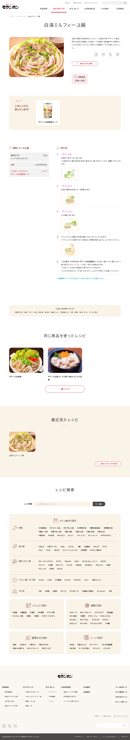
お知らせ (67, 3)
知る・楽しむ (74, 8)
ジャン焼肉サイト (121, 687)
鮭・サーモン (53, 546)
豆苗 (52, 569)
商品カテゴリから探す (11, 696)
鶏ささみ (102, 531)
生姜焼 (110, 612)
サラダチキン (106, 535)
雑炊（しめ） (55, 312)
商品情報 (43, 8)
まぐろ (42, 546)
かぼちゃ (89, 565)
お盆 (72, 644)
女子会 (73, 648)
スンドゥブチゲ (97, 623)
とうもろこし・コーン (90, 561)
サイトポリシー (79, 736)
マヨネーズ (75, 591)
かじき (97, 546)
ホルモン (61, 535)
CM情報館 (52, 696)
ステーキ (74, 612)
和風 (76, 312)
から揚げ (74, 616)
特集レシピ (28, 706)
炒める (23, 644)
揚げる (33, 644)
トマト (59, 561)
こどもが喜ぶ (94, 312)
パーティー (95, 644)
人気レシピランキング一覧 (33, 696)
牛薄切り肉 (82, 528)
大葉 (51, 565)
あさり (57, 550)
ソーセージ (93, 535)
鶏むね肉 (91, 531)
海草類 (84, 550)
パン (87, 580)
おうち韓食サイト (121, 692)
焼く (15, 644)
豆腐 (47, 591)
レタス (70, 565)
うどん (42, 580)
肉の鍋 (41, 312)
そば (50, 580)
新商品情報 (8, 692)
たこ (41, 550)
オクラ (104, 561)
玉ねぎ (79, 565)
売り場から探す (10, 701)
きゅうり (68, 561)
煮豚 (83, 616)
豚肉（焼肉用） (95, 528)
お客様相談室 (89, 8)
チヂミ (106, 619)
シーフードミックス (70, 550)
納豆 (55, 591)
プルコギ (96, 619)
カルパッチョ (106, 616)
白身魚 (87, 546)
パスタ (68, 580)
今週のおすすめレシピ (32, 692)
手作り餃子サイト (121, 697)
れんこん (100, 565)
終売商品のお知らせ (70, 696)
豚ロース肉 (44, 531)
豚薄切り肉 (19, 312)
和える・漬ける (19, 648)
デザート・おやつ (49, 616)
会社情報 (104, 8)
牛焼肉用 (43, 528)
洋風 (32, 612)
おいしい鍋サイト (121, 702)
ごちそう (107, 648)
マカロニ (78, 580)
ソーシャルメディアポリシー (110, 736)
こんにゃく (101, 591)
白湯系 (47, 312)
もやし (60, 569)
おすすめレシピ (59, 8)
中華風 (41, 612)
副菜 (37, 616)
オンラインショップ (92, 3)
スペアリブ (99, 612)
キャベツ (60, 565)
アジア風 (51, 612)
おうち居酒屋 (107, 644)
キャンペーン (52, 692)
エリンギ (43, 569)
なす (77, 561)
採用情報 (120, 8)
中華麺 (58, 580)
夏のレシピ (82, 644)
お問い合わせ (77, 3)
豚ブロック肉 (56, 531)
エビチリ (74, 619)
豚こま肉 (69, 531)
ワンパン (97, 648)
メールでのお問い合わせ (71, 701)
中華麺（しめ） (65, 312)
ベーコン (82, 535)
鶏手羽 (42, 535)
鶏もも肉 (80, 531)
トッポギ (84, 623)
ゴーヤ (42, 565)
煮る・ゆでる (84, 312)
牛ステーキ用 (55, 528)
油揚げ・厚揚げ (88, 591)
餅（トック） (97, 580)
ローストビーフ (86, 612)
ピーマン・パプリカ (46, 561)
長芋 (109, 565)
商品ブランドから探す (11, 706)
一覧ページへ (65, 389)
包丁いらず (47, 648)
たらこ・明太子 (96, 550)
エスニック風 (18, 616)
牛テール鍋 (33, 312)
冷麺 (108, 623)
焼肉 (29, 616)
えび (49, 550)
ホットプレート (33, 648)
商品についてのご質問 (71, 692)
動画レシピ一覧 (30, 701)
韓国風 (24, 612)
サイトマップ (124, 736)
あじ (63, 546)
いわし (72, 546)
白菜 (26, 312)
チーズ (64, 591)
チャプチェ (85, 619)
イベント (51, 701)
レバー (71, 535)
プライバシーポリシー (92, 736)
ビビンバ (74, 623)
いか (105, 546)
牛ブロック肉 (69, 528)
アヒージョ (93, 616)
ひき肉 (51, 535)
